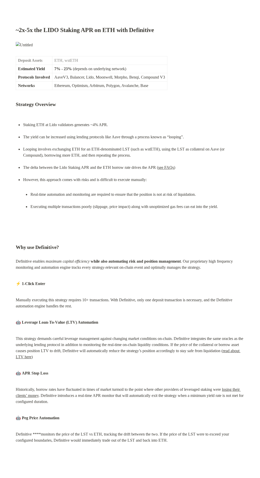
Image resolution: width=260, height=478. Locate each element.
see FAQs (166, 167)
